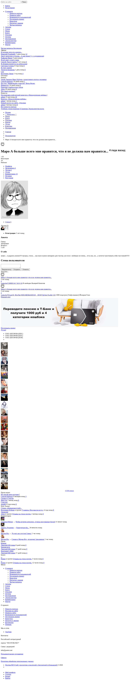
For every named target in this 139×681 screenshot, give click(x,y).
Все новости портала (8, 107)
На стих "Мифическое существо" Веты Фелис (18, 83)
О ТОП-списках (69, 490)
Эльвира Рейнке (7, 522)
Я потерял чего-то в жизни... (11, 52)
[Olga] (4, 444)
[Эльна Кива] (4, 385)
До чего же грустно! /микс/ (22, 533)
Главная (8, 132)
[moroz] (4, 459)
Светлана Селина (7, 66)
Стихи (8, 222)
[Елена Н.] (4, 422)
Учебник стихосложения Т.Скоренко (14, 109)
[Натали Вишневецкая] (4, 437)
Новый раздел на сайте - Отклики (13, 103)
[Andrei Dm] (4, 400)
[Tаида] (4, 371)
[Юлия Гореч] (4, 489)
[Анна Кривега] (4, 393)
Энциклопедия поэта (36, 109)
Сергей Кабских (7, 81)
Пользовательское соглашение (12, 654)
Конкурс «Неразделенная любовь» (13, 99)
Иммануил (5, 85)
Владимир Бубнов (7, 510)
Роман (3, 559)
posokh (3, 504)
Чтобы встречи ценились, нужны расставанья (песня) (35, 522)
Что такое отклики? (8, 91)
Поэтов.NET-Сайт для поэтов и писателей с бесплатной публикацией (31, 665)
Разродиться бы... (22, 528)
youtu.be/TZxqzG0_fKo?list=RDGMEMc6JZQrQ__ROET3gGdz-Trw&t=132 (28, 295)
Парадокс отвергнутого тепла (12, 87)
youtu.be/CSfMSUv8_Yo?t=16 (11, 283)
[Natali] (4, 481)
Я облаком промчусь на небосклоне (14, 64)
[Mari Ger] (4, 378)
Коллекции (17, 48)
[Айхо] (4, 430)
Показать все (5, 297)
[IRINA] (4, 452)
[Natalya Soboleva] (4, 349)
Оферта (3, 658)
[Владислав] (4, 474)
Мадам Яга (5, 533)
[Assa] (6, 229)
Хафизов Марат (6, 58)
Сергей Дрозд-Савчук (9, 62)
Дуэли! (3, 330)
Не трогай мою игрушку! (10, 494)
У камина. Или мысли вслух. (32, 510)
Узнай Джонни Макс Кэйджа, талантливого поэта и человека (23, 79)
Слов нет (4, 502)
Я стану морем (6, 68)
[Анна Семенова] (4, 356)
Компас (3, 543)
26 (16, 97)
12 (26, 54)
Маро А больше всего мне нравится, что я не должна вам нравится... (26, 277)
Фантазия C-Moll (7, 551)
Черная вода (5, 547)
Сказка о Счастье (7, 498)
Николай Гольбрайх (8, 54)
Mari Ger (4, 500)
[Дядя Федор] (4, 466)
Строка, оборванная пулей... (11, 508)
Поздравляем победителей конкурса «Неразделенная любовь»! (24, 95)
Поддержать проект (8, 328)
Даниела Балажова (8, 70)
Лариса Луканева (7, 528)
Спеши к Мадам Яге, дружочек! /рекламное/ (28, 539)
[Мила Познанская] (4, 415)
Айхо (3, 89)
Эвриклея (4, 512)
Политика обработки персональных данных (17, 661)
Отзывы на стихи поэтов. (21, 514)
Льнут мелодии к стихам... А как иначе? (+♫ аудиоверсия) (22, 56)
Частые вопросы (7, 48)
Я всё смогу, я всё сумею (10, 60)
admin (3, 97)
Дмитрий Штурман (8, 545)
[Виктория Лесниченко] (3, 229)
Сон (2, 72)
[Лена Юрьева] (4, 407)
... (1, 557)
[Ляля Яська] (4, 363)
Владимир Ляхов (7, 74)
